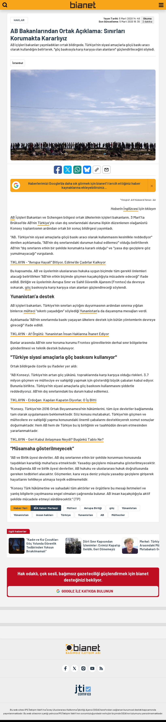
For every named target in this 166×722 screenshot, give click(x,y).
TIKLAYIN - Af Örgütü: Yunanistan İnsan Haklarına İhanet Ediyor (59, 333)
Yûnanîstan (129, 508)
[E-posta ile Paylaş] (106, 170)
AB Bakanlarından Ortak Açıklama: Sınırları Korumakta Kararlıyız (67, 34)
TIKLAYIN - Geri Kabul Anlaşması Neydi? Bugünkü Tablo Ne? (57, 439)
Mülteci (72, 508)
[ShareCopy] (97, 170)
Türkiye (43, 222)
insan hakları (44, 515)
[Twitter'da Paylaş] (68, 170)
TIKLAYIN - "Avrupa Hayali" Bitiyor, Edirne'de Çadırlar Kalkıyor (58, 262)
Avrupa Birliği (93, 508)
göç (28, 287)
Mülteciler (118, 515)
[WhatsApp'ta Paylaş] (77, 170)
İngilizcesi (130, 208)
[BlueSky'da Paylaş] (87, 170)
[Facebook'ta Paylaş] (58, 170)
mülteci (29, 311)
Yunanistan (88, 311)
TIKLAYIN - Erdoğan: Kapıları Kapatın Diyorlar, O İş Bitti (53, 400)
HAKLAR (19, 20)
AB (12, 217)
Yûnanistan (21, 515)
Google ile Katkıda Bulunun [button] (87, 591)
